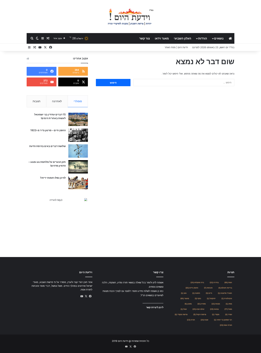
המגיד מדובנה (225, 293)
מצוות (215, 304)
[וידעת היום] (130, 16)
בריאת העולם (225, 288)
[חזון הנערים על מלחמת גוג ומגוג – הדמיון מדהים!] (78, 166)
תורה (191, 320)
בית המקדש (197, 282)
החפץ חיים (192, 288)
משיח (201, 304)
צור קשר (144, 38)
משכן (188, 304)
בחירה (214, 282)
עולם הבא (198, 309)
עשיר (228, 314)
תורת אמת (226, 325)
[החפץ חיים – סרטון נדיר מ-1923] (78, 135)
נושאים (219, 38)
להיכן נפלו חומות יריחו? (53, 177)
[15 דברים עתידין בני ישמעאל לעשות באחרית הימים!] (78, 119)
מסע (229, 304)
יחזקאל (211, 298)
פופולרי (78, 101)
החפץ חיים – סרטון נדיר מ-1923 (48, 130)
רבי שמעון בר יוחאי (223, 320)
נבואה (214, 309)
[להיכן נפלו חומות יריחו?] (78, 182)
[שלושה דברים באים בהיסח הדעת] (78, 151)
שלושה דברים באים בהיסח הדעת (47, 146)
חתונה (196, 293)
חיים (209, 293)
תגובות (36, 101)
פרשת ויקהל (199, 314)
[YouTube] (82, 296)
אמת (228, 282)
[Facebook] (90, 296)
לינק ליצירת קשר (154, 307)
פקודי (215, 314)
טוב (183, 293)
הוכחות (208, 288)
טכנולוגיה (226, 298)
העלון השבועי (182, 38)
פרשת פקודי (181, 314)
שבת (204, 320)
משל (228, 309)
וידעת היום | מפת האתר (176, 47)
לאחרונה (57, 101)
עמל (184, 309)
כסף (198, 298)
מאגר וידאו (162, 38)
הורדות (202, 38)
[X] (86, 296)
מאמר (184, 298)
